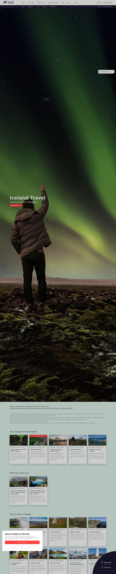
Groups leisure (41, 2)
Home (23, 2)
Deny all (13, 547)
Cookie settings (31, 547)
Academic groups (53, 2)
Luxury (75, 2)
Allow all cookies (22, 542)
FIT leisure (31, 2)
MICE (62, 2)
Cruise (69, 2)
